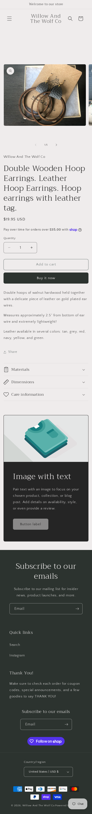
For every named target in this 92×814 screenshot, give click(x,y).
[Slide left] (35, 145)
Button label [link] (30, 524)
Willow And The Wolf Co (38, 805)
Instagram (17, 655)
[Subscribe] (77, 608)
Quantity (10, 238)
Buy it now (46, 278)
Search (14, 645)
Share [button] (12, 352)
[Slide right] (56, 145)
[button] (9, 18)
